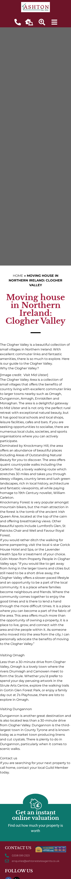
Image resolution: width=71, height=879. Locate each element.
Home (18, 276)
